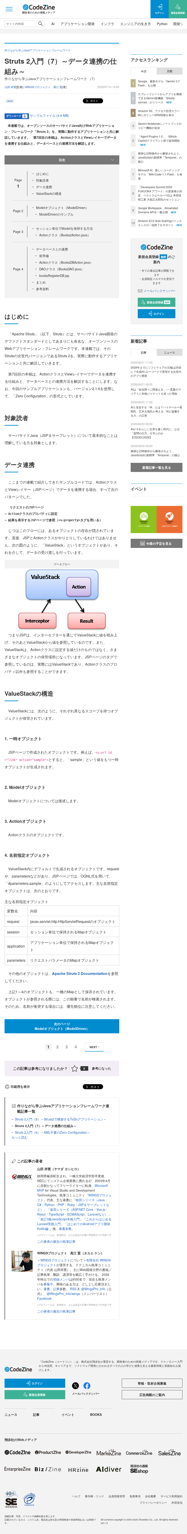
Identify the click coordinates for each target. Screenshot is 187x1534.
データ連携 (44, 187)
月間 (169, 71)
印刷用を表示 (20, 1086)
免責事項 (135, 1496)
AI (53, 23)
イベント (68, 1414)
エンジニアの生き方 (135, 23)
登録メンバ (61, 1279)
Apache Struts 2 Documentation (79, 973)
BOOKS (96, 1414)
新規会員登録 (158, 302)
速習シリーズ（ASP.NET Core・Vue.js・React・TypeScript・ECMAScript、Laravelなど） (72, 1211)
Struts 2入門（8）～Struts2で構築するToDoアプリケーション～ (60, 1119)
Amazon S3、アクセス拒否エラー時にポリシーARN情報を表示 (159, 113)
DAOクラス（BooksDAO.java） (61, 269)
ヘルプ (76, 1496)
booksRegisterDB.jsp (54, 275)
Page (18, 210)
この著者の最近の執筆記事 (56, 1241)
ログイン (158, 314)
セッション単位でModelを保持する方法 (64, 228)
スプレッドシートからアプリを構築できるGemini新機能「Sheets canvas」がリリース (160, 98)
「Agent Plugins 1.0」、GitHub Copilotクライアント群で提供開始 (159, 138)
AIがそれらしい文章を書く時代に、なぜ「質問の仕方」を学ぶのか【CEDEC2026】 (155, 433)
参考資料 (42, 288)
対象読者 (42, 180)
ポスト (93, 100)
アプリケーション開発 (77, 23)
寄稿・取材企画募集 (152, 1383)
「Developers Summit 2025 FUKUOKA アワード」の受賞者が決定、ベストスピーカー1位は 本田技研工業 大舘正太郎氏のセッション (160, 193)
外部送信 (176, 1502)
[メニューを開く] (9, 9)
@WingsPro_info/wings (63, 1293)
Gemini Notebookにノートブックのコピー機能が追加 (160, 126)
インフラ (107, 23)
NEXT (93, 1047)
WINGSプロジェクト (55, 1260)
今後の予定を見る (159, 543)
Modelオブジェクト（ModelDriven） (62, 207)
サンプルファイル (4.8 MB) (49, 115)
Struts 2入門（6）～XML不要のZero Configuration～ (52, 1132)
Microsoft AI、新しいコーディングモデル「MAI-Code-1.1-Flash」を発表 (160, 174)
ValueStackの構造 (49, 193)
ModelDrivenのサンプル (56, 214)
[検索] (40, 24)
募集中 (48, 1284)
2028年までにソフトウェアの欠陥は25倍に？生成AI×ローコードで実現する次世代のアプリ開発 (156, 371)
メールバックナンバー (159, 290)
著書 (47, 1289)
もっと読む (20, 1137)
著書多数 (65, 1228)
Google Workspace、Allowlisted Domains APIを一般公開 (158, 210)
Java (10, 101)
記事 (56, 1289)
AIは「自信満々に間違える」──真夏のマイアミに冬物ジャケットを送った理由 (156, 391)
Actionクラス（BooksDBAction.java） (66, 262)
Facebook (44, 1298)
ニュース (169, 352)
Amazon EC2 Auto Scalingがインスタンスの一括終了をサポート (160, 223)
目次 (62, 159)
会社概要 (150, 1496)
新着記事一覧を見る (156, 467)
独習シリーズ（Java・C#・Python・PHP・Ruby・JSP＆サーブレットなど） (73, 1205)
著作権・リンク (94, 1496)
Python (162, 23)
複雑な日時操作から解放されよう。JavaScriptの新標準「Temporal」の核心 (160, 157)
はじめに (42, 173)
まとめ (41, 282)
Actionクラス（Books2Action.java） (65, 235)
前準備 (44, 255)
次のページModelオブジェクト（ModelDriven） (62, 1026)
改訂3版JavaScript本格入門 (60, 1219)
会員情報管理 (117, 1496)
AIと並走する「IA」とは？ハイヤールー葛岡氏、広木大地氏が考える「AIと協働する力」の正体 (156, 411)
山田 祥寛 (10, 87)
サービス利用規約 (171, 1496)
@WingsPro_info (93, 1289)
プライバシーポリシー (153, 1502)
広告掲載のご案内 (152, 1394)
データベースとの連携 (52, 249)
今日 (143, 71)
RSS (73, 1289)
